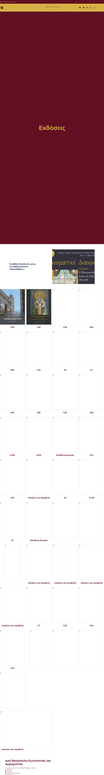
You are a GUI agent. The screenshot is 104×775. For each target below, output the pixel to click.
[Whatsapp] (94, 7)
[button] (2, 7)
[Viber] (91, 7)
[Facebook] (80, 7)
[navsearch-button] (35, 7)
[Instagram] (87, 7)
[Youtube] (83, 7)
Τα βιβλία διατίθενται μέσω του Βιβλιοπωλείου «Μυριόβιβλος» (22, 266)
